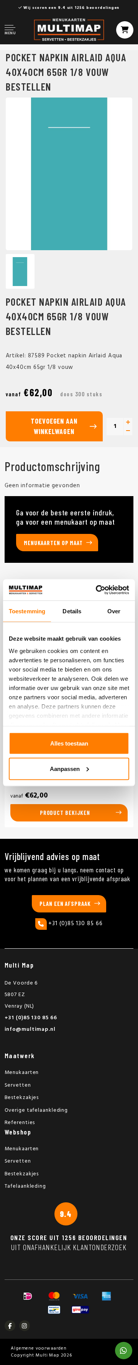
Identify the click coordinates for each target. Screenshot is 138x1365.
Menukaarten (22, 1072)
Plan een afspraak (64, 903)
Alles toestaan (69, 743)
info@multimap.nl (30, 1029)
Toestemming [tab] (27, 611)
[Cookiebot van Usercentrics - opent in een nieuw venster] (97, 590)
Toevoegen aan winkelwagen (54, 426)
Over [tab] (113, 611)
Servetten (18, 1085)
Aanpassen (65, 768)
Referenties (20, 1122)
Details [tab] (71, 611)
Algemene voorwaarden (39, 1348)
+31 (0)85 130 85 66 (75, 923)
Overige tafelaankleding (36, 1110)
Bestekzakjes (22, 1097)
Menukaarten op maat (53, 542)
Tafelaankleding (25, 1186)
